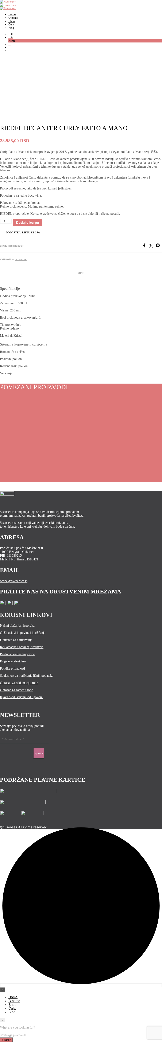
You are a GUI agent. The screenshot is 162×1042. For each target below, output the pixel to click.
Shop (11, 21)
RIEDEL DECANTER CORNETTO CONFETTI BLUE (56, 448)
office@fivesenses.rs (13, 581)
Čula (11, 24)
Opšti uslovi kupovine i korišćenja (22, 632)
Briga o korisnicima (13, 661)
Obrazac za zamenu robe (16, 690)
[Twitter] (152, 246)
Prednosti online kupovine (17, 654)
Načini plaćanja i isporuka (17, 625)
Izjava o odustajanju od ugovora (21, 697)
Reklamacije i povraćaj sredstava (21, 647)
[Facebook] (145, 246)
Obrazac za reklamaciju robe (19, 683)
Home (12, 14)
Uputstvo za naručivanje (16, 640)
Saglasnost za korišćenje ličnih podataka (26, 675)
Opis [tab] (81, 272)
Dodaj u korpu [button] (14, 461)
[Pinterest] (159, 246)
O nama (13, 17)
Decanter (21, 259)
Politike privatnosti (12, 668)
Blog (11, 27)
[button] (10, 34)
